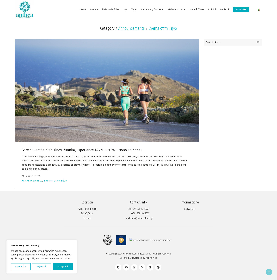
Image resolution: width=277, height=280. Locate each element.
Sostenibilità (190, 209)
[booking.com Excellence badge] (121, 240)
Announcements (131, 28)
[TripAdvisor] (126, 267)
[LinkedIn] (150, 267)
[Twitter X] (142, 267)
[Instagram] (134, 267)
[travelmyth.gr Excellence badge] (150, 240)
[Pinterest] (158, 267)
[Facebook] (118, 267)
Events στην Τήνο (163, 28)
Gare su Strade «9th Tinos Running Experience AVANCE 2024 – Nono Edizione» (82, 150)
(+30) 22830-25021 (140, 208)
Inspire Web (151, 257)
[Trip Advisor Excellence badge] (108, 240)
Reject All (42, 266)
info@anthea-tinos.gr (142, 218)
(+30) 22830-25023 (140, 213)
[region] (41, 257)
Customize (20, 266)
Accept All (62, 266)
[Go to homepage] (24, 9)
